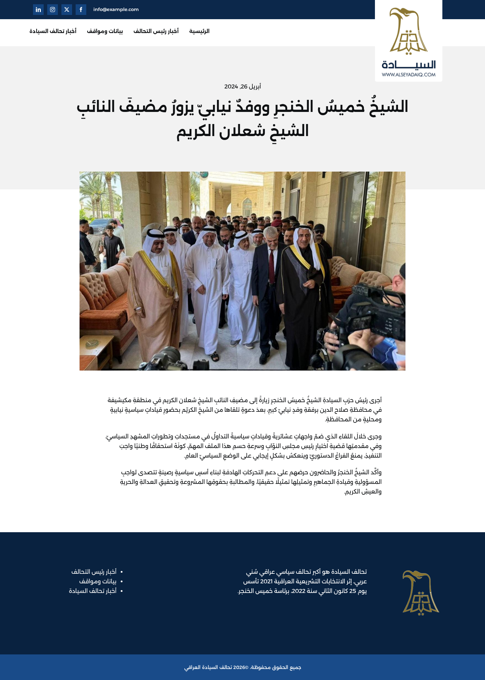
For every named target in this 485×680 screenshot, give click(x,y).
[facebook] (81, 9)
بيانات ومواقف (97, 581)
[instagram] (52, 9)
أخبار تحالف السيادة (92, 591)
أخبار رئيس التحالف (93, 571)
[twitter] (66, 9)
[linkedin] (38, 9)
